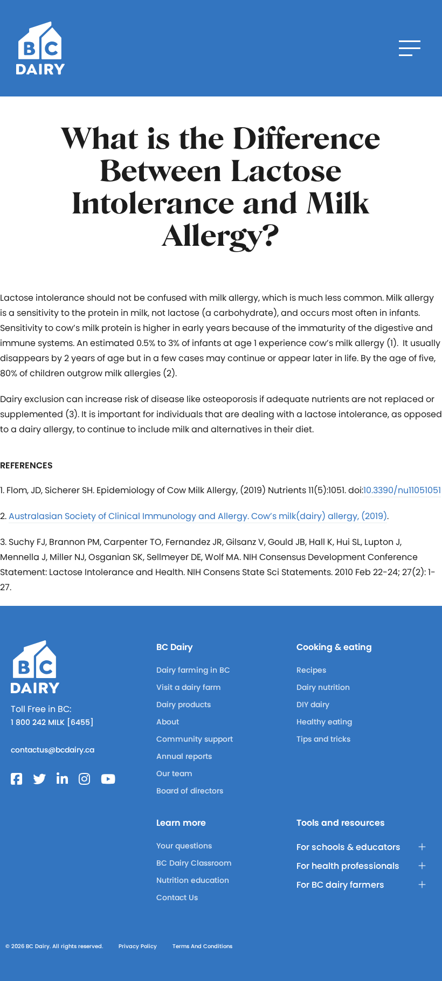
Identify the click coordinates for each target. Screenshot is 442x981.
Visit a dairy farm (188, 687)
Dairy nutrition (323, 687)
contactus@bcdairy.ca (52, 749)
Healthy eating (324, 721)
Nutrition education (192, 880)
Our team (174, 773)
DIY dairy (312, 704)
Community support (194, 739)
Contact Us (177, 897)
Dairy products (183, 704)
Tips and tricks (323, 739)
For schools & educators (348, 847)
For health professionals (347, 866)
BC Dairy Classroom (194, 863)
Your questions (184, 845)
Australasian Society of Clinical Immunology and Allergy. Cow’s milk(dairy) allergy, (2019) (198, 516)
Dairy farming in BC (193, 670)
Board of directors (189, 790)
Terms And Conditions (202, 946)
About (167, 721)
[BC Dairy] (40, 48)
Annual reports (184, 756)
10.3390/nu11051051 (402, 490)
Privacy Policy (138, 946)
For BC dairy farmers (340, 885)
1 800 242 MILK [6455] (52, 722)
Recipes (311, 670)
